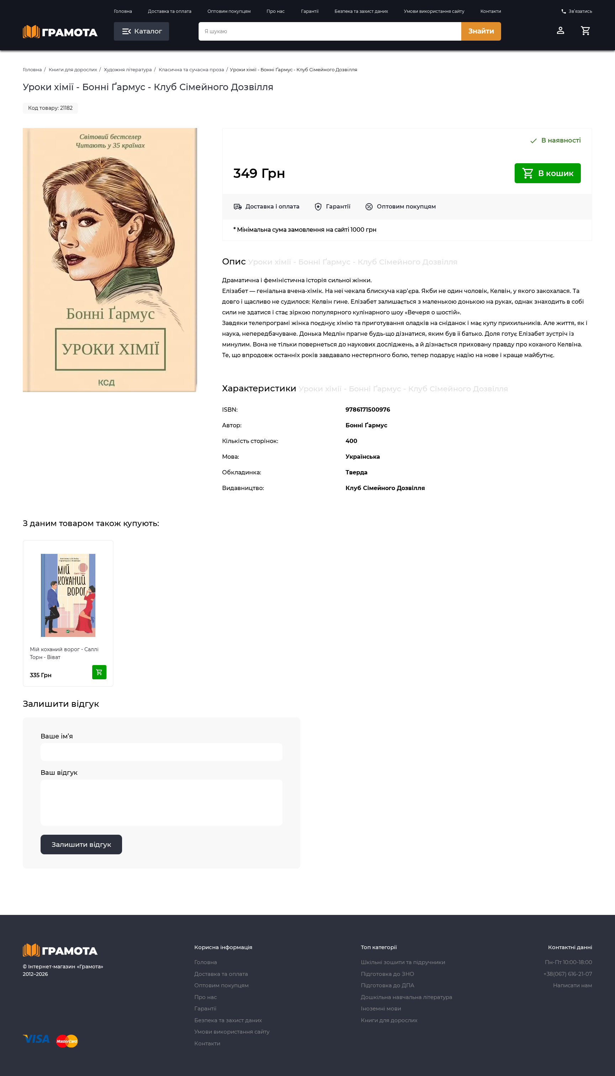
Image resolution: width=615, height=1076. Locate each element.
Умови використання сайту (434, 11)
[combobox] (330, 31)
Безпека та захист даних (361, 11)
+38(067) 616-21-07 (567, 974)
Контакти (490, 11)
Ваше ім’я (57, 736)
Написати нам (572, 985)
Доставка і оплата (273, 206)
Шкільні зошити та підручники (403, 962)
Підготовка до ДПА (387, 985)
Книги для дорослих (73, 69)
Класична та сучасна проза (191, 69)
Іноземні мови (381, 1008)
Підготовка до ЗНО (387, 974)
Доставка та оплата (169, 11)
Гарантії (310, 11)
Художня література (128, 69)
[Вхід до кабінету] (560, 31)
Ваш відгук (59, 773)
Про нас (276, 11)
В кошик (556, 173)
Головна (123, 11)
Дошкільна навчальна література (406, 997)
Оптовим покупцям (229, 11)
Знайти (481, 31)
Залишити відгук (81, 844)
